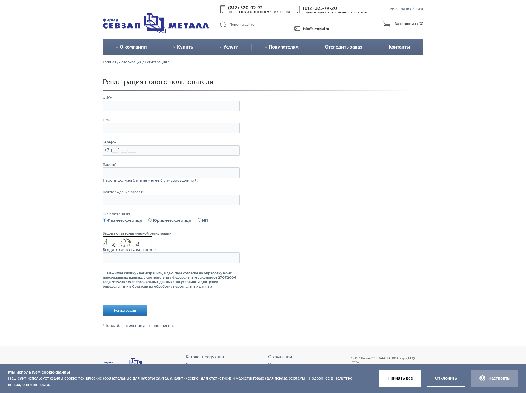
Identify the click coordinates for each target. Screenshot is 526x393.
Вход (419, 9)
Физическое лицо (124, 220)
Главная (109, 62)
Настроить (499, 378)
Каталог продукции (205, 356)
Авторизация (130, 62)
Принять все (400, 378)
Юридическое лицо (171, 220)
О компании (280, 356)
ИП (204, 220)
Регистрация (400, 9)
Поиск (223, 25)
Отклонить (446, 378)
